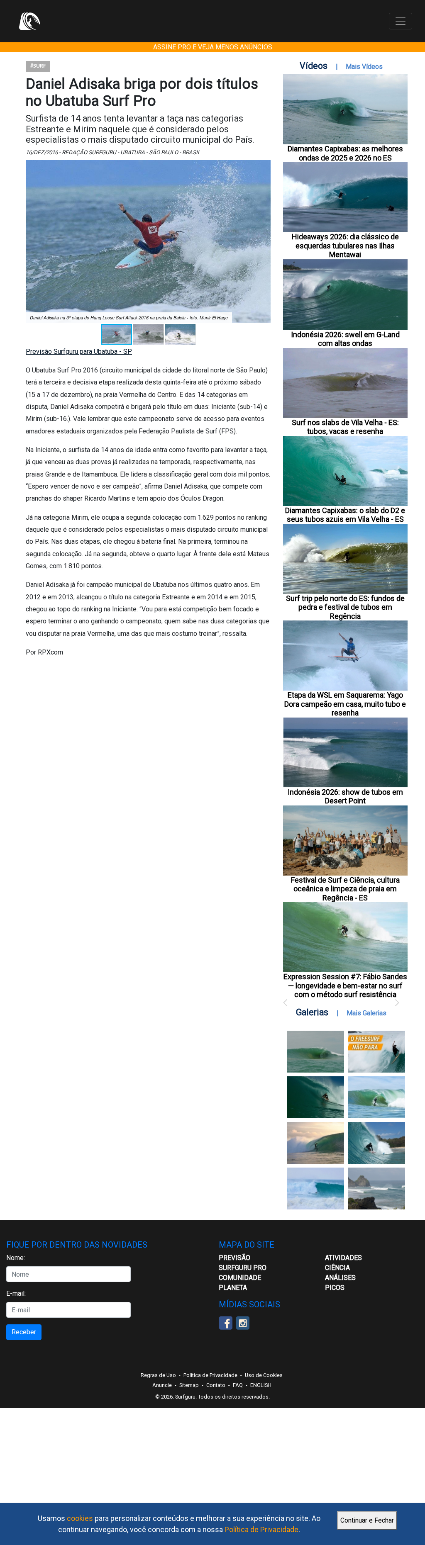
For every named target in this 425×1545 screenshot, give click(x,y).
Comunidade (240, 1278)
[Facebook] (225, 1322)
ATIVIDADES (343, 1258)
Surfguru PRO (242, 1268)
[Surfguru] (29, 21)
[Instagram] (242, 1322)
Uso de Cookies (264, 1375)
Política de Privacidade (261, 1529)
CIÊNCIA (337, 1268)
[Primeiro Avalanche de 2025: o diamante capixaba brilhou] (376, 1097)
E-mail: (16, 1293)
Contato (215, 1385)
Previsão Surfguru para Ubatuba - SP (79, 351)
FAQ (238, 1385)
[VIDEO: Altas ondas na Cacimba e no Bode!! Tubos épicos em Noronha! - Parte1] (376, 1143)
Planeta (233, 1288)
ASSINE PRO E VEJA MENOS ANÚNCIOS (212, 47)
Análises (340, 1278)
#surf (38, 66)
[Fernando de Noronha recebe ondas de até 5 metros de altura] (376, 1188)
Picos (334, 1288)
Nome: (15, 1258)
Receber (24, 1332)
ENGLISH (260, 1385)
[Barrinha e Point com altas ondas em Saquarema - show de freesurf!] (315, 1097)
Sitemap (189, 1385)
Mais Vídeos (364, 67)
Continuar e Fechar (367, 1520)
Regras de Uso (158, 1375)
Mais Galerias (366, 1013)
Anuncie (162, 1385)
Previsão (234, 1258)
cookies (80, 1518)
